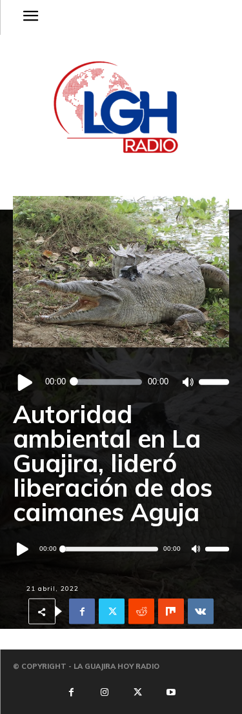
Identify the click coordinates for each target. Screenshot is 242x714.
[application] (121, 382)
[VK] (201, 611)
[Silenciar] (187, 382)
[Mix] (171, 611)
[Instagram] (104, 692)
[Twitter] (112, 611)
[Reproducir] (25, 382)
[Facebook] (82, 611)
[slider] (214, 382)
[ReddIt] (141, 611)
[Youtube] (170, 692)
